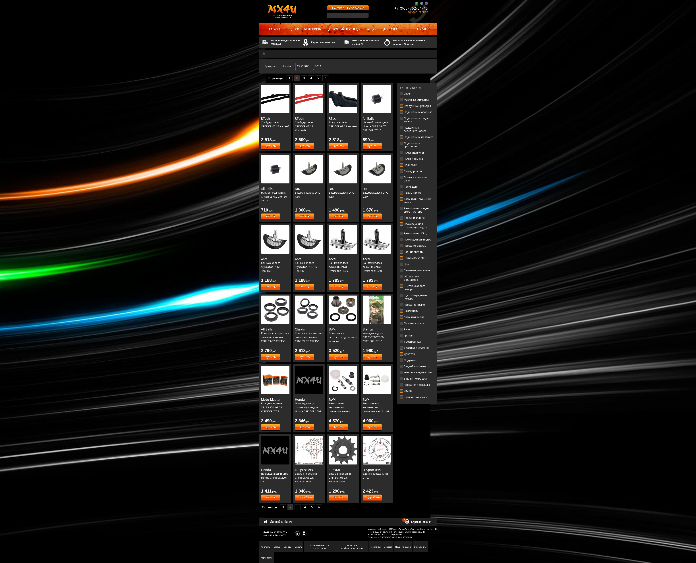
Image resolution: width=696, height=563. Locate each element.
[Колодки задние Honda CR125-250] (377, 310)
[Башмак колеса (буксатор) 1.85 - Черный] (275, 239)
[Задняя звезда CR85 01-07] (377, 450)
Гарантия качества (323, 42)
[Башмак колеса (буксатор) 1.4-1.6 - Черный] (309, 239)
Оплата (298, 546)
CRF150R (303, 66)
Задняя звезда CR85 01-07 (375, 473)
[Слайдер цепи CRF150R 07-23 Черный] (275, 99)
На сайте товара (348, 8)
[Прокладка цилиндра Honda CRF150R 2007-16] (275, 450)
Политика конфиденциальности (352, 546)
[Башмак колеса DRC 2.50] (377, 169)
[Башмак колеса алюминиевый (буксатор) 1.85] (343, 239)
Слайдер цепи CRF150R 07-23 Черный (275, 122)
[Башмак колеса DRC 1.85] (343, 169)
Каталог (275, 29)
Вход (421, 29)
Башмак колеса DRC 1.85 (341, 192)
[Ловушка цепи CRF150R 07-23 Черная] (343, 99)
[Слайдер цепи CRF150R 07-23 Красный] (309, 99)
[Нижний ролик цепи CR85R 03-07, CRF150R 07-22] (275, 169)
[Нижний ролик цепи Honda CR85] (377, 99)
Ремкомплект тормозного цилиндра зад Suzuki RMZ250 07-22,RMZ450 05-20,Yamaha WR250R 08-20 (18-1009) (377, 411)
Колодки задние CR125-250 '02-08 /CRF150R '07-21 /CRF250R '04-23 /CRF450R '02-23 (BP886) (271, 411)
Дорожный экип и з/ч (344, 29)
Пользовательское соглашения (319, 546)
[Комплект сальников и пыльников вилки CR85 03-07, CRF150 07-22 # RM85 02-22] (275, 310)
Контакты (265, 546)
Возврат (388, 546)
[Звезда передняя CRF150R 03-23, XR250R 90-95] (309, 450)
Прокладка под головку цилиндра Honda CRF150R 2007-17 (308, 407)
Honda (286, 66)
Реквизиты (375, 546)
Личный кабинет (281, 521)
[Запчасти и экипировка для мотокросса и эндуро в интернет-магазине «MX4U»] (264, 53)
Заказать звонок (418, 12)
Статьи (277, 546)
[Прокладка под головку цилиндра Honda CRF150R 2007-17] (309, 380)
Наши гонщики (403, 546)
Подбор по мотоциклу (304, 29)
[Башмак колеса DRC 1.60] (309, 169)
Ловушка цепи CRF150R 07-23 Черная (343, 122)
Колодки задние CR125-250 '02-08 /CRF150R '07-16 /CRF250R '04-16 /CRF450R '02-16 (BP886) (373, 341)
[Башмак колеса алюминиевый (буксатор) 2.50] (377, 239)
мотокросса (279, 535)
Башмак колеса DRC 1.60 (307, 192)
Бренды (270, 66)
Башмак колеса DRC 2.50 (375, 192)
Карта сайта (266, 557)
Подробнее (305, 497)
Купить (271, 146)
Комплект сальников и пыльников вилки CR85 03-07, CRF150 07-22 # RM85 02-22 (275, 337)
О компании (420, 546)
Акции (371, 29)
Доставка (390, 29)
